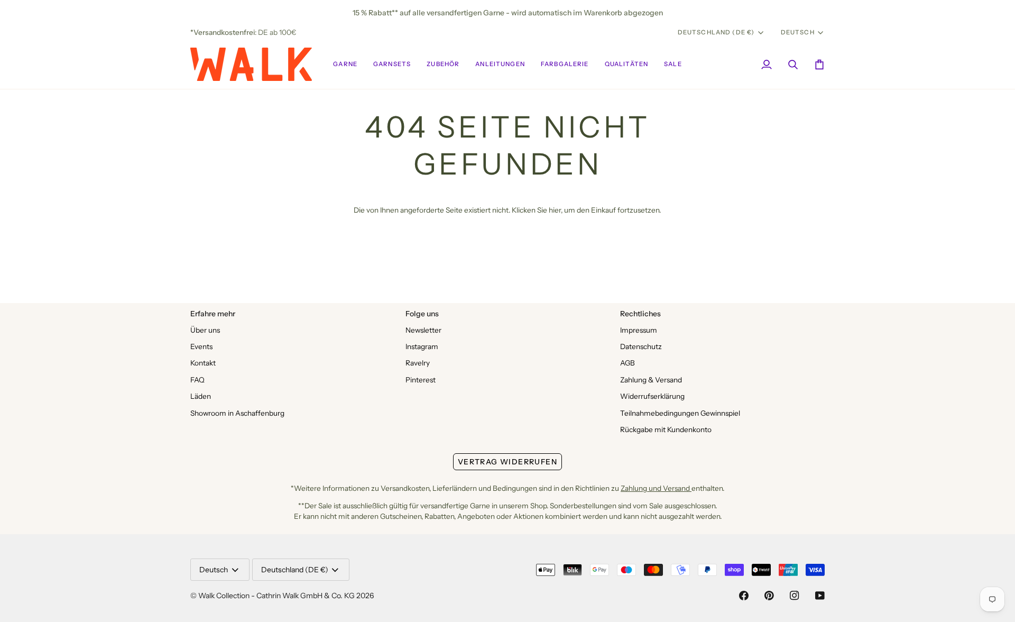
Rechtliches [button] (640, 313)
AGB (627, 363)
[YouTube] (820, 595)
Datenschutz (641, 346)
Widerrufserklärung (652, 396)
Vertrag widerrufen (507, 461)
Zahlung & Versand (651, 380)
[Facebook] (744, 595)
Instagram (421, 346)
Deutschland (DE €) (716, 32)
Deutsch (798, 32)
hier (555, 210)
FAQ (197, 380)
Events (201, 346)
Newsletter (423, 330)
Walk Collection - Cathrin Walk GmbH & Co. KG (276, 595)
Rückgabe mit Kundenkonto (666, 429)
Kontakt (203, 363)
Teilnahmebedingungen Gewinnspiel (680, 413)
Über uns (205, 330)
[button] (345, 64)
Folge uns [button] (422, 313)
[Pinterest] (769, 595)
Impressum (638, 330)
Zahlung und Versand (656, 488)
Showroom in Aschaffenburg (237, 413)
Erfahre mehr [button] (212, 313)
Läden (200, 396)
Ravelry (417, 363)
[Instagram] (794, 595)
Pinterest (420, 380)
